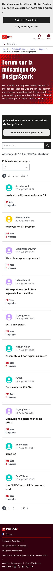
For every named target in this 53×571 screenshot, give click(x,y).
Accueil (5, 49)
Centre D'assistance (33, 563)
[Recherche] (3, 43)
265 (23, 175)
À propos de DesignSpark (11, 541)
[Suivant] (28, 175)
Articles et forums (19, 49)
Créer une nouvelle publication (26, 132)
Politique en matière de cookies (14, 546)
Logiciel (42, 49)
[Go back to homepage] (7, 37)
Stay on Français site (26, 26)
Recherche (47, 145)
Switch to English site (26, 20)
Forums (32, 49)
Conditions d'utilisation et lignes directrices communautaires (25, 555)
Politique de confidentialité (12, 550)
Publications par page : (16, 161)
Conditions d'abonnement (12, 563)
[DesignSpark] (10, 529)
